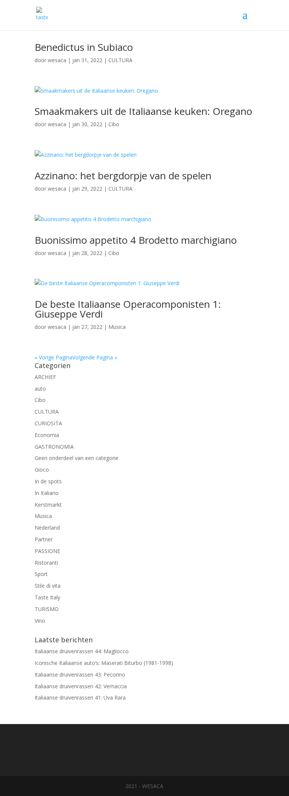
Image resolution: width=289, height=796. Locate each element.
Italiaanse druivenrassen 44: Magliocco (82, 651)
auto (40, 388)
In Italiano (47, 493)
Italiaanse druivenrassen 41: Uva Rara (80, 697)
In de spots (48, 481)
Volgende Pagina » (94, 357)
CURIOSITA (48, 423)
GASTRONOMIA (54, 446)
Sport (41, 574)
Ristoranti (46, 562)
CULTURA (120, 60)
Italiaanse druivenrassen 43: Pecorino (80, 674)
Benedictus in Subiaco (84, 47)
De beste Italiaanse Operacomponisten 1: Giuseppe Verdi (128, 309)
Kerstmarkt (48, 504)
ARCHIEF (45, 376)
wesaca (57, 60)
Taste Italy (47, 597)
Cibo (113, 124)
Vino (40, 620)
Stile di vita (48, 585)
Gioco (42, 469)
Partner (44, 539)
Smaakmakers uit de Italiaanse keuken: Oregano (143, 111)
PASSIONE (47, 551)
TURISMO (47, 609)
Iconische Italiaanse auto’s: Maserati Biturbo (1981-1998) (104, 662)
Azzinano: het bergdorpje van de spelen (123, 175)
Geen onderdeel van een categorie (77, 457)
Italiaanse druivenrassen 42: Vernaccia (81, 686)
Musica (117, 326)
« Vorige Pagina (53, 357)
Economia (47, 434)
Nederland (47, 527)
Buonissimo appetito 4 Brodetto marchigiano (136, 240)
